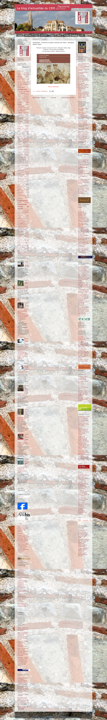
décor (23, 128)
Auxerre (23, 93)
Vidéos (52, 35)
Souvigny (25, 240)
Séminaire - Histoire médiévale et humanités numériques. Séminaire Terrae (23, 644)
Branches (20, 101)
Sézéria (27, 237)
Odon (28, 182)
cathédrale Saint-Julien (23, 112)
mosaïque (20, 178)
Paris (28, 187)
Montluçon (27, 176)
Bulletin (59, 35)
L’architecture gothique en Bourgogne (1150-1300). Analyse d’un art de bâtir (83, 78)
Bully (27, 102)
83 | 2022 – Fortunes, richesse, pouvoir (83, 387)
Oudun (27, 184)
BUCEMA (20, 102)
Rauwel (19, 202)
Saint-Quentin (21, 228)
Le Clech (27, 160)
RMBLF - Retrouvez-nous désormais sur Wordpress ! (23, 629)
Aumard (26, 91)
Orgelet (19, 184)
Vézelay (27, 248)
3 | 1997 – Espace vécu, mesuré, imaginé (83, 356)
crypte (19, 128)
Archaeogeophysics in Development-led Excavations (83, 458)
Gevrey (27, 150)
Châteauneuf (26, 120)
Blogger (56, 715)
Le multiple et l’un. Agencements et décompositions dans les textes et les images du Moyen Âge (23, 701)
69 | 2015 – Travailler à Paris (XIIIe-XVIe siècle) (83, 399)
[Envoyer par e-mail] (50, 91)
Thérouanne (22, 242)
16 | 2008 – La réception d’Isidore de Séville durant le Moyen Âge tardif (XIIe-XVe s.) (83, 344)
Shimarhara (20, 239)
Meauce (19, 173)
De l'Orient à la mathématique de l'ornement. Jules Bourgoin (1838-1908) (82, 534)
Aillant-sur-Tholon (25, 79)
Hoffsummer (20, 155)
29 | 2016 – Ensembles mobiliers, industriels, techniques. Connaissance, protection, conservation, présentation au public (83, 508)
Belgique (24, 98)
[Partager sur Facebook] (53, 91)
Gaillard (27, 147)
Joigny (19, 157)
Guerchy (27, 152)
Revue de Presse (23, 208)
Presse (36, 35)
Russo (19, 212)
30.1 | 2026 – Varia (83, 108)
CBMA (27, 115)
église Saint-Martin (25, 137)
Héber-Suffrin (20, 154)
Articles (22, 496)
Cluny (19, 123)
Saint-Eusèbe (20, 215)
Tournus (19, 247)
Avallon (27, 93)
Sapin (27, 232)
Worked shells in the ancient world (23, 707)
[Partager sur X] (51, 91)
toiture (27, 242)
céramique (20, 117)
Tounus (23, 243)
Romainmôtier (26, 210)
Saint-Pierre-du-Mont (22, 226)
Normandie (26, 179)
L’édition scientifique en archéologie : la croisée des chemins (83, 161)
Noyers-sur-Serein (21, 182)
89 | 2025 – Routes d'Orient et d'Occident (83, 383)
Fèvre (19, 142)
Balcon (19, 94)
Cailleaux (27, 104)
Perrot (24, 189)
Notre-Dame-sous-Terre (23, 181)
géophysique (20, 149)
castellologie (21, 106)
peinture (38, 91)
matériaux (20, 170)
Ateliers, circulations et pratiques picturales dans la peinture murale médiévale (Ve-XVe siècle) (23, 681)
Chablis (27, 117)
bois (28, 99)
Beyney (24, 99)
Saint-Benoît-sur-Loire (22, 213)
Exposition (26, 141)
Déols (21, 129)
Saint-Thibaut (20, 231)
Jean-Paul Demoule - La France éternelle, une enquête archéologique (83, 250)
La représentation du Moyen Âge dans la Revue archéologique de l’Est (83, 181)
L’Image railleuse (82, 530)
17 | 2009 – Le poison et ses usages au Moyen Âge (83, 338)
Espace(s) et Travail (23, 694)
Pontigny (20, 194)
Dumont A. (20, 533)
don (28, 129)
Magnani (27, 165)
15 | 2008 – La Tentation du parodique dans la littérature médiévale (83, 351)
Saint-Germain (26, 216)
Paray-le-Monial (21, 187)
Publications (28, 35)
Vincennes (23, 250)
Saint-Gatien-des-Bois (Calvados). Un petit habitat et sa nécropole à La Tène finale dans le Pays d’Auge (83, 277)
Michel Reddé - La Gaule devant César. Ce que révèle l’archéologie (83, 244)
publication (20, 198)
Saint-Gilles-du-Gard (22, 220)
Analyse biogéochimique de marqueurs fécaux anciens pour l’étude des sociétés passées (83, 431)
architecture (22, 89)
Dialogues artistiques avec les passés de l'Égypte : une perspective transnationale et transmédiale (83, 543)
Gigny (19, 152)
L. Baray (20, 523)
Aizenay (19, 81)
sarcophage (21, 234)
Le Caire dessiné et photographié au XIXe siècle (83, 550)
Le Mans (20, 162)
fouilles (26, 146)
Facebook (74, 35)
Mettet (27, 173)
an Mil (23, 81)
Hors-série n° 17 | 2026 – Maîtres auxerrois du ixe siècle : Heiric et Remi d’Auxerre (83, 114)
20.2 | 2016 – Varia (83, 128)
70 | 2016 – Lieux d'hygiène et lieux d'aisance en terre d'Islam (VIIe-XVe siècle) (83, 393)
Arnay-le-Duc (21, 91)
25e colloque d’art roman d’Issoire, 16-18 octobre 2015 (23, 605)
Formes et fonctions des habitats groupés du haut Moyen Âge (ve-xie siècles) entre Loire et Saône (83, 94)
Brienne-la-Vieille (25, 101)
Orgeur (22, 184)
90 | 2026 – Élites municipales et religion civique (82, 378)
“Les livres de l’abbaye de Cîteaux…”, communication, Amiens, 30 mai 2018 (23, 572)
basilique (19, 96)
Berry (27, 98)
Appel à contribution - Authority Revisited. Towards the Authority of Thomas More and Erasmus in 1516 (23, 636)
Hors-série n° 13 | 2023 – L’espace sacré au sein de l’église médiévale (83, 123)
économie (19, 133)
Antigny (27, 81)
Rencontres (44, 35)
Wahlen (19, 253)
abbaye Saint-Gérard (23, 74)
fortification (20, 146)
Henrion (26, 154)
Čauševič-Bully (21, 115)
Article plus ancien (67, 97)
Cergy (24, 117)
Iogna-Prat (26, 156)
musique (22, 179)
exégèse (19, 140)
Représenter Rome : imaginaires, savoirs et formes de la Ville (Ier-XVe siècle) (23, 688)
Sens (23, 237)
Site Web (66, 35)
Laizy (23, 160)
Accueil (20, 35)
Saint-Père (23, 223)
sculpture (20, 236)
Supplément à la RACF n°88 (82, 239)
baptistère (26, 94)
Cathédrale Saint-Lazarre (23, 113)
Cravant (27, 126)
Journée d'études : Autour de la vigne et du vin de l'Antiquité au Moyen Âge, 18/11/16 (23, 528)
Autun (19, 93)
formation (26, 144)
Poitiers (27, 192)
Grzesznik (23, 152)
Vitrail (27, 250)
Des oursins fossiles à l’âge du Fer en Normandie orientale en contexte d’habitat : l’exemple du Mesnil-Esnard (83, 310)
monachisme (21, 175)
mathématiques (21, 171)
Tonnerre (19, 243)
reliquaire (26, 202)
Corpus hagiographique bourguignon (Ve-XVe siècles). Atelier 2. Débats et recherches (23, 598)
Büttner (20, 104)
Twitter (82, 35)
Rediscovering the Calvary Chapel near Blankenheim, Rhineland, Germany (83, 453)
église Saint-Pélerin (23, 139)
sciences (27, 234)
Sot (21, 240)
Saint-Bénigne (25, 212)
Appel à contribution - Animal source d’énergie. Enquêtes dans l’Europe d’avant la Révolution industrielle (23, 652)
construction (20, 126)
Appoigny (20, 82)
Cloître (27, 121)
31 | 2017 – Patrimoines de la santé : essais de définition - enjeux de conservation (83, 493)
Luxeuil (22, 165)
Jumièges (23, 157)
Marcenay (27, 168)
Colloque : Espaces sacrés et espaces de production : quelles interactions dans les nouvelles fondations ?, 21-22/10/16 (23, 539)
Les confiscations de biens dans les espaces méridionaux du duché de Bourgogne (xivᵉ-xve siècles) (83, 67)
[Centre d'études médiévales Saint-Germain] (23, 509)
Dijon (25, 129)
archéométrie (21, 87)
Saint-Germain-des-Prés (23, 218)
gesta (23, 151)
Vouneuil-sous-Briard (22, 251)
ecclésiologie (26, 131)
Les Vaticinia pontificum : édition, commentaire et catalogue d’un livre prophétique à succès (83, 87)
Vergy (27, 247)
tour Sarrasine (25, 245)
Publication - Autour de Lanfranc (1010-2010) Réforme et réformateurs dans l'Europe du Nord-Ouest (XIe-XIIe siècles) (23, 661)
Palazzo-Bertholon (22, 186)
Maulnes (27, 171)
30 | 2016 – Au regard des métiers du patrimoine (83, 499)
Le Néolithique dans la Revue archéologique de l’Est (83, 166)
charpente (20, 118)
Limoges (22, 163)
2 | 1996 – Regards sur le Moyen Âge (83, 360)
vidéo (19, 250)
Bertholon (19, 99)
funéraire (20, 147)
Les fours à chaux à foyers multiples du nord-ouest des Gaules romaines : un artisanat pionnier (83, 269)
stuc (28, 240)
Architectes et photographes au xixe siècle (82, 554)
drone (19, 131)
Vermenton (20, 248)
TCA (19, 242)
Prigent (27, 197)
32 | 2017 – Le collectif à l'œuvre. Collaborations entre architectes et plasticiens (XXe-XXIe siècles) (83, 485)
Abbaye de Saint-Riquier (23, 72)
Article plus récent (39, 97)
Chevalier (20, 121)
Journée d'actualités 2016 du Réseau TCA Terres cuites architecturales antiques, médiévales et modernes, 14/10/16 (23, 548)
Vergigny (23, 247)
